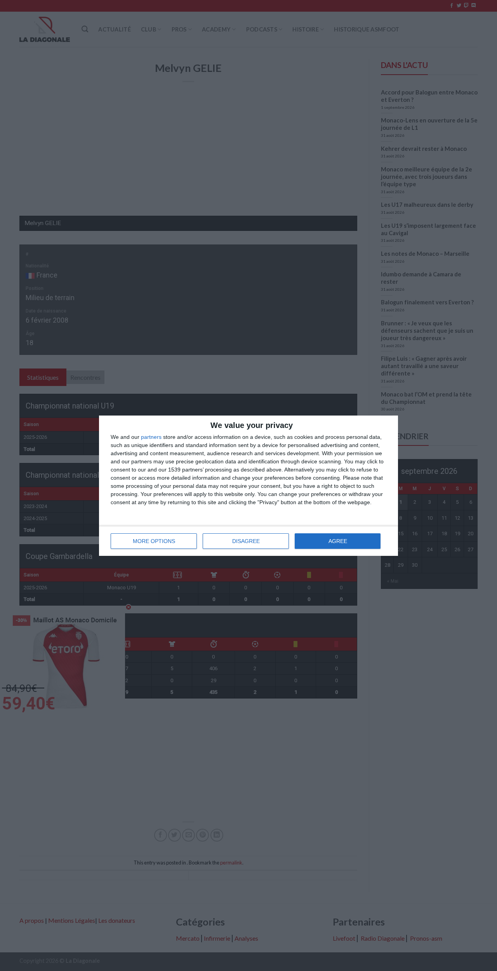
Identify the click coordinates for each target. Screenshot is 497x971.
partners (151, 437)
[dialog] (248, 486)
